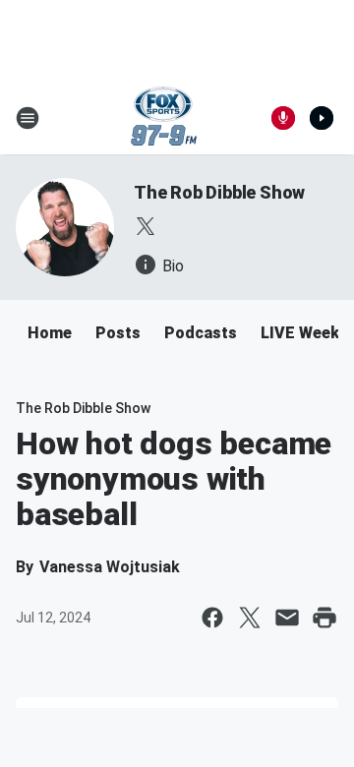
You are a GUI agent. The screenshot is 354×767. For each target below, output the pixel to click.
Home (50, 333)
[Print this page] (324, 617)
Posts (118, 333)
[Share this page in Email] (287, 617)
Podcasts (200, 333)
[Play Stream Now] (321, 118)
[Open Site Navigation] (27, 118)
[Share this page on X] (250, 617)
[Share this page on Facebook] (212, 617)
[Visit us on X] (145, 226)
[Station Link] (164, 118)
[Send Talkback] (283, 118)
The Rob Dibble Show (219, 192)
